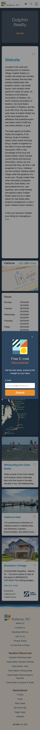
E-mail (8, 380)
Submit (20, 392)
